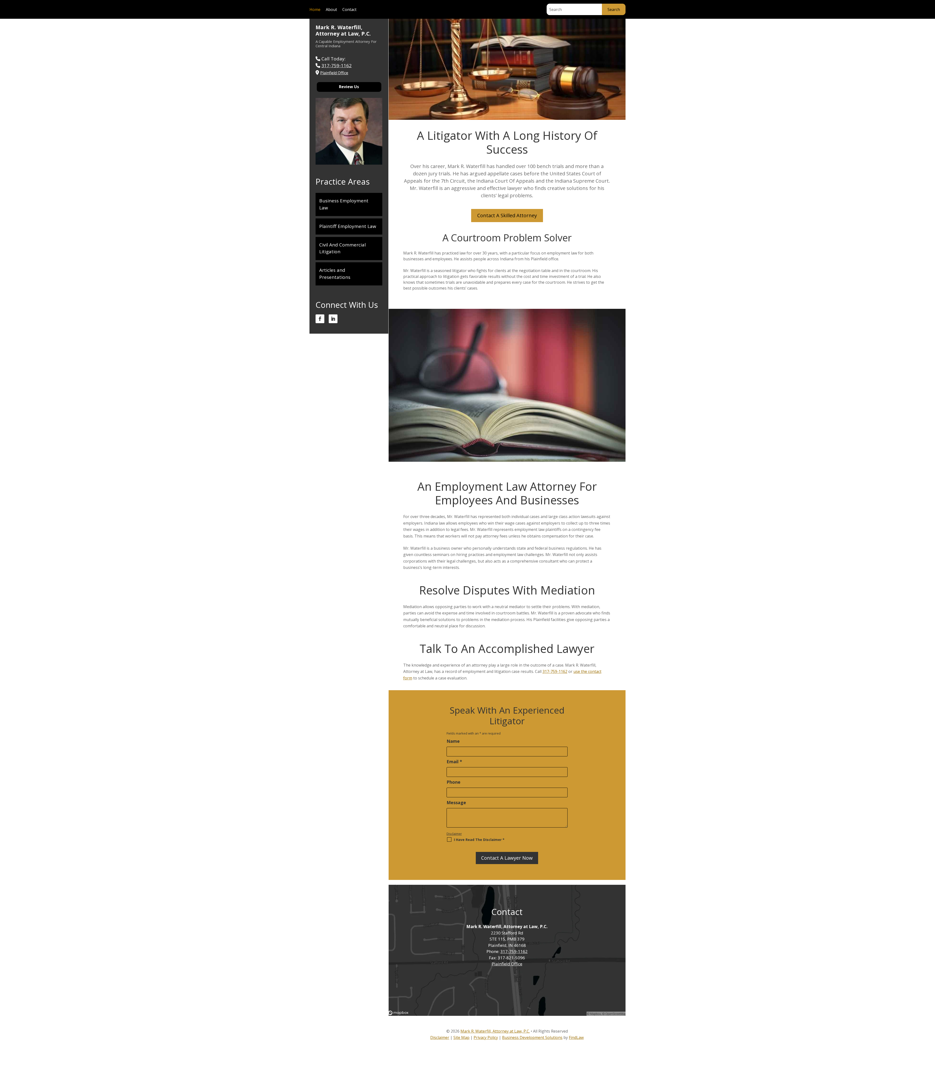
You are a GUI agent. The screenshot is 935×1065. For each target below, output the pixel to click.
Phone (453, 782)
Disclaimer (454, 833)
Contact (349, 10)
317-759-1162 (554, 671)
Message (456, 802)
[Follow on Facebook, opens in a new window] (320, 318)
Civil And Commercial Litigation (342, 248)
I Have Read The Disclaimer (479, 839)
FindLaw (576, 1037)
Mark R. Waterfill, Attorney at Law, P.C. (343, 30)
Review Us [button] (349, 86)
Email (454, 761)
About (331, 10)
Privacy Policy (486, 1037)
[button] (930, 1029)
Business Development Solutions (532, 1037)
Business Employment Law (343, 204)
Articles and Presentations (334, 273)
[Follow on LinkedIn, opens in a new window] (333, 318)
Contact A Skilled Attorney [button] (507, 215)
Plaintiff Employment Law (347, 226)
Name (453, 741)
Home (314, 10)
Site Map (461, 1037)
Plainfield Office (507, 964)
